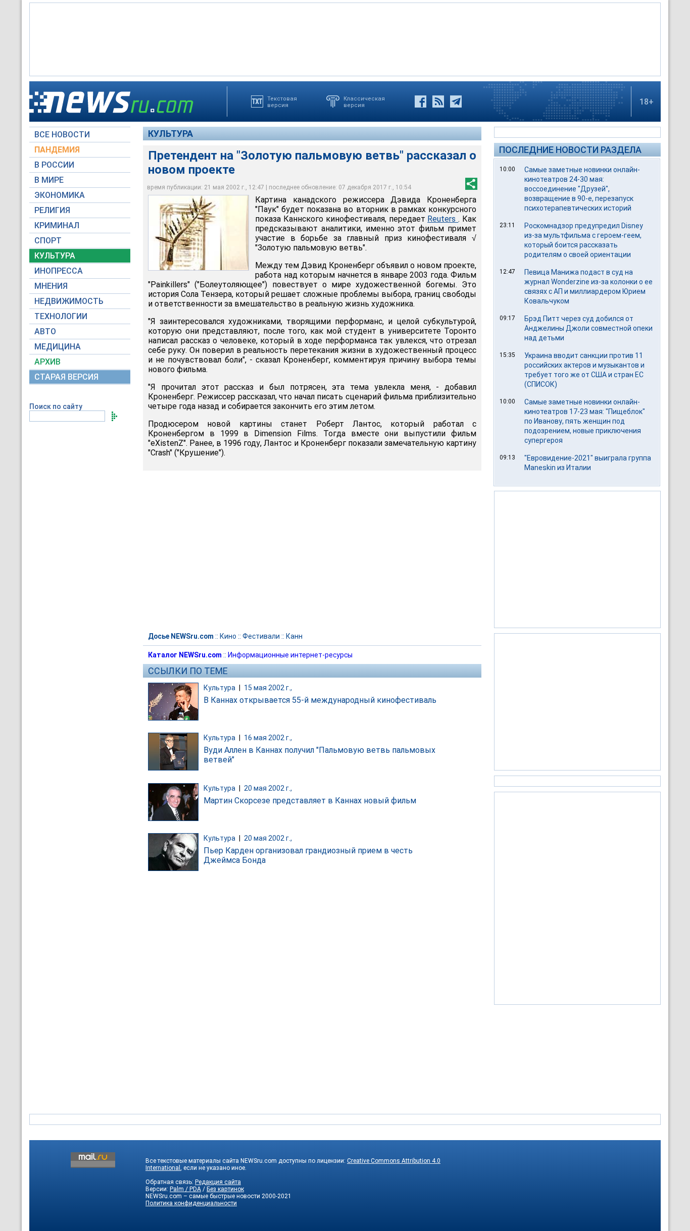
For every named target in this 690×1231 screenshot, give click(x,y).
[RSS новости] (438, 101)
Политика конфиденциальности (191, 1203)
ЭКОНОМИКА (59, 195)
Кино (228, 636)
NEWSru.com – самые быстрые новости (202, 1196)
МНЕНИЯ (51, 286)
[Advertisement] (345, 38)
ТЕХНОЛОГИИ (60, 316)
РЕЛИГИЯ (52, 210)
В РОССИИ (54, 165)
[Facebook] (420, 101)
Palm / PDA (185, 1189)
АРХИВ (47, 362)
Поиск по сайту (55, 406)
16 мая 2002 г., (268, 738)
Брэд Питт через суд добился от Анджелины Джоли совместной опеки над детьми (588, 328)
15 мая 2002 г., (268, 688)
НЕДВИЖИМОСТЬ (69, 301)
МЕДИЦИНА (57, 346)
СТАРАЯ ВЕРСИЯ (66, 377)
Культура (170, 133)
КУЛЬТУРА (54, 256)
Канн (294, 636)
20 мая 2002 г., (268, 788)
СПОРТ (48, 240)
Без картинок (225, 1189)
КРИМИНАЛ (56, 225)
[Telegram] (456, 101)
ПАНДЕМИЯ (57, 150)
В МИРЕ (49, 180)
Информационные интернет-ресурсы (290, 655)
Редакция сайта (218, 1182)
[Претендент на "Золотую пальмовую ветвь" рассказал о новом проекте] (198, 233)
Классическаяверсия (364, 101)
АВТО (45, 331)
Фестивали (261, 636)
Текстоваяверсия (282, 101)
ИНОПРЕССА (58, 271)
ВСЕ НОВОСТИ (62, 134)
